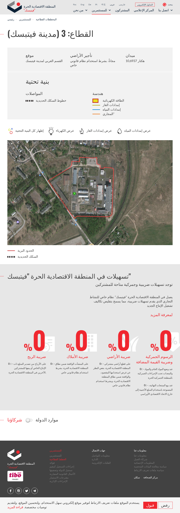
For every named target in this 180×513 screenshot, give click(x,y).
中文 (103, 5)
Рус (74, 5)
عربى (112, 5)
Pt (96, 5)
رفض (165, 505)
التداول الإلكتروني (145, 5)
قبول (150, 505)
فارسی (122, 5)
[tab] (14, 419)
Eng (82, 5)
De (89, 5)
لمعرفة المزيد (161, 314)
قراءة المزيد (15, 507)
